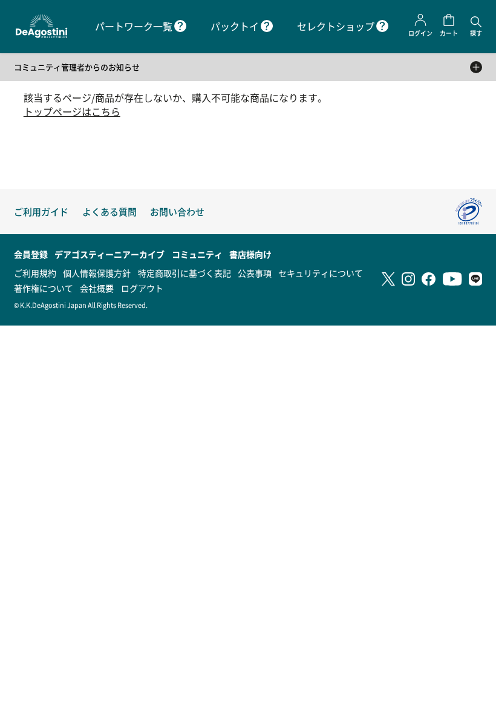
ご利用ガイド (41, 211)
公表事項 (255, 273)
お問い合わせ (177, 211)
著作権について (43, 288)
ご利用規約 (35, 273)
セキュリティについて (320, 273)
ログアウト (142, 288)
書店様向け (250, 254)
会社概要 (97, 288)
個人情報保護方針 (97, 273)
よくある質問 (109, 211)
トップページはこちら (72, 112)
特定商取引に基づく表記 (184, 273)
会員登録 (31, 254)
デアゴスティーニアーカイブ (109, 254)
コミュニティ (197, 254)
